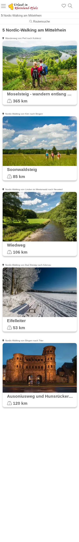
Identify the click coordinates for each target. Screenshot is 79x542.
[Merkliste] (64, 6)
